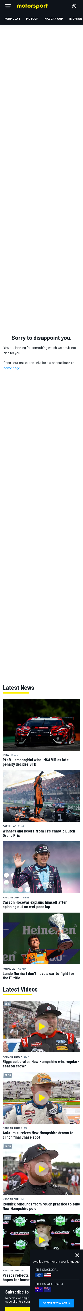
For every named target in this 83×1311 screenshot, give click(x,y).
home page (12, 368)
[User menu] (74, 6)
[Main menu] (8, 6)
